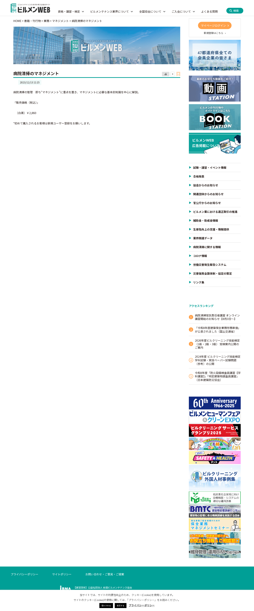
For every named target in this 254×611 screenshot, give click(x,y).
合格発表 (198, 176)
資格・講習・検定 (69, 11)
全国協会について (150, 11)
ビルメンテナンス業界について (109, 11)
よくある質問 (209, 11)
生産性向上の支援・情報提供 (211, 229)
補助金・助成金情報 (205, 220)
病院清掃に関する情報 (207, 247)
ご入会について (181, 11)
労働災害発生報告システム (209, 264)
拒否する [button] (120, 605)
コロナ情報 (200, 256)
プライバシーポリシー (24, 574)
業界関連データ (203, 238)
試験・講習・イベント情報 (209, 167)
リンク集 (198, 282)
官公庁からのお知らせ (207, 203)
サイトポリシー (62, 574)
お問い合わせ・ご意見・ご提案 (104, 574)
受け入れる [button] (106, 605)
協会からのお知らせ (205, 185)
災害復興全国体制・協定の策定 (212, 273)
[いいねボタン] (165, 74)
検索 (236, 10)
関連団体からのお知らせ (208, 194)
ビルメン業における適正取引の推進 (215, 212)
